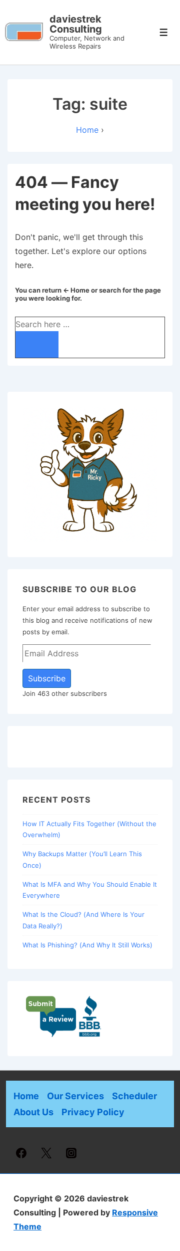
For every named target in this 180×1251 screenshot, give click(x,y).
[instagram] (71, 1152)
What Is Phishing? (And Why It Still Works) (87, 945)
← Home (76, 290)
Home (26, 1096)
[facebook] (21, 1152)
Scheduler (134, 1096)
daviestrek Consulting (76, 24)
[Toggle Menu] (163, 32)
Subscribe (47, 678)
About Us (34, 1112)
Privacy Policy (93, 1112)
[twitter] (46, 1152)
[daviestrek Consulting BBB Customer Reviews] (63, 1035)
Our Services (75, 1096)
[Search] (37, 344)
